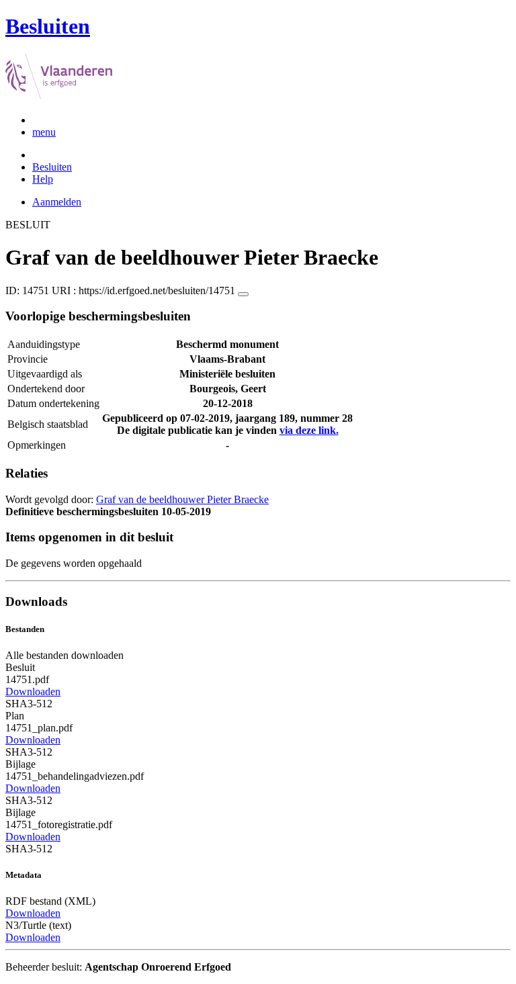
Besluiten (52, 167)
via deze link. (309, 430)
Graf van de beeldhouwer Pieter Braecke (182, 499)
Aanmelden (56, 202)
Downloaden (32, 691)
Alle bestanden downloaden (64, 655)
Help (42, 179)
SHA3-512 (28, 703)
